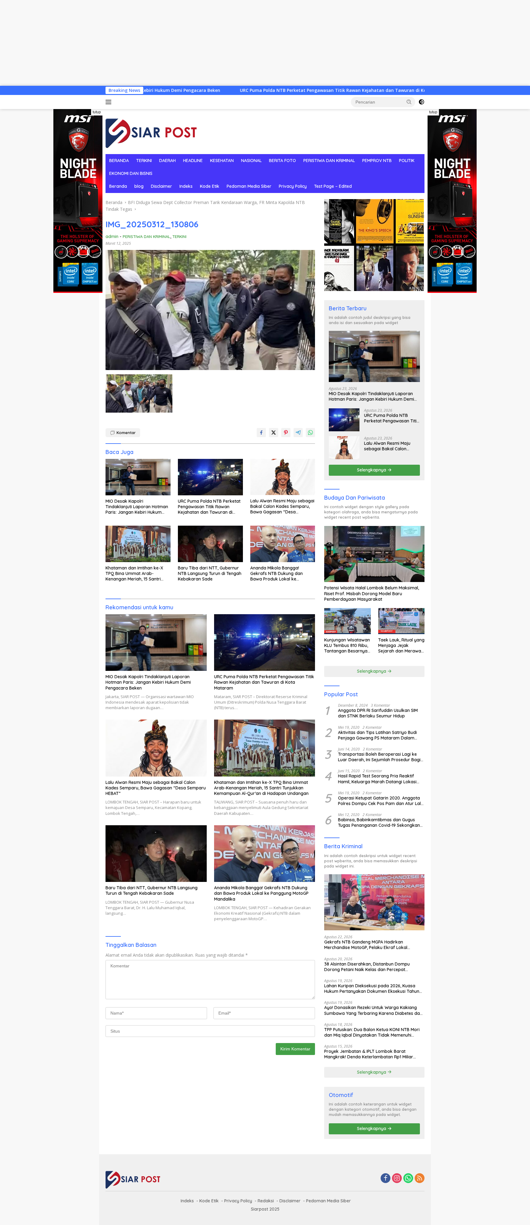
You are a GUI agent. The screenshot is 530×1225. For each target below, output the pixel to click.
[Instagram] (397, 1178)
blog (139, 186)
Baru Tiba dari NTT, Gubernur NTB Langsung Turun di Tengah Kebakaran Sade (209, 573)
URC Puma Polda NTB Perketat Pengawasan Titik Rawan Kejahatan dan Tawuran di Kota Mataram (268, 90)
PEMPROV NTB (377, 160)
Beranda (118, 186)
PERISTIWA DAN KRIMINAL (329, 160)
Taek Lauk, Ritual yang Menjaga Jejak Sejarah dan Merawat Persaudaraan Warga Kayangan (401, 645)
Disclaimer (161, 186)
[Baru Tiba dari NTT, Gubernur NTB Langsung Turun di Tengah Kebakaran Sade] (210, 544)
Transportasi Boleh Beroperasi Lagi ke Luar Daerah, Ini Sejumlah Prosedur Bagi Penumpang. (379, 756)
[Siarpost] (152, 131)
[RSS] (419, 1178)
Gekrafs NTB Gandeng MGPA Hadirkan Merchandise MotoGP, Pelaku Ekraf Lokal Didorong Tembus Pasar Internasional (365, 944)
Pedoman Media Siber (249, 186)
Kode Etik (209, 186)
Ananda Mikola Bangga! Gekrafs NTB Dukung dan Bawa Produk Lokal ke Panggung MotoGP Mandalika (280, 573)
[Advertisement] (184, 43)
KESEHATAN (222, 160)
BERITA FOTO (282, 160)
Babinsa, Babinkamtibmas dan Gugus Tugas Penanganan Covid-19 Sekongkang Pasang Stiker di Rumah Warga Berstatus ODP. (380, 822)
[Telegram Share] (298, 432)
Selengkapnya (372, 470)
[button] (409, 102)
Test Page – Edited (333, 186)
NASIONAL (251, 160)
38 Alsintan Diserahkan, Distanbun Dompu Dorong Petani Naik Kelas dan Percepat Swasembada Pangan (367, 966)
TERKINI (144, 160)
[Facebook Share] (261, 432)
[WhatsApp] (408, 1178)
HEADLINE (193, 160)
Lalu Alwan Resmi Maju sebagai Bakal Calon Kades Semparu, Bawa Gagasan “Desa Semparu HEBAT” (282, 506)
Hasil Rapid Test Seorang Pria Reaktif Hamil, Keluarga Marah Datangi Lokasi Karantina (377, 778)
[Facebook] (385, 1178)
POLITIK (406, 160)
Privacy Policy (293, 186)
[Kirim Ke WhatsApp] (310, 432)
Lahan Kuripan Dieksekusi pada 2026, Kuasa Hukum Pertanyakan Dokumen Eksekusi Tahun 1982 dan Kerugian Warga (371, 988)
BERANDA (119, 160)
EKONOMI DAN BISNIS (130, 173)
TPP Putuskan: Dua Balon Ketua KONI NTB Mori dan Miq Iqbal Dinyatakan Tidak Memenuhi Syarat (372, 1032)
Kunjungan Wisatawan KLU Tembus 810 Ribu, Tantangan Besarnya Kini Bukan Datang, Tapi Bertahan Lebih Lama (347, 645)
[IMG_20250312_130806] (139, 393)
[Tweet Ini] (273, 432)
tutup (97, 112)
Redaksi (266, 1201)
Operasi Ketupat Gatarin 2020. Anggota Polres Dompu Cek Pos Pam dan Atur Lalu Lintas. (380, 800)
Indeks (186, 186)
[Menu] (110, 102)
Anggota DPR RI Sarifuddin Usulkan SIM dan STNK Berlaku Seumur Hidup (378, 713)
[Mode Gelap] (421, 102)
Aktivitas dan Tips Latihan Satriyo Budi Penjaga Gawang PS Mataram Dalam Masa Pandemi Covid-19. (377, 735)
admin (112, 236)
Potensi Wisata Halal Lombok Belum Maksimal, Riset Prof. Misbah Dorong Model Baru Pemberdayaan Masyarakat (371, 593)
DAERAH (167, 160)
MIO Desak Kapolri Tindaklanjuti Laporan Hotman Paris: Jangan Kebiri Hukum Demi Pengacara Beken (137, 506)
